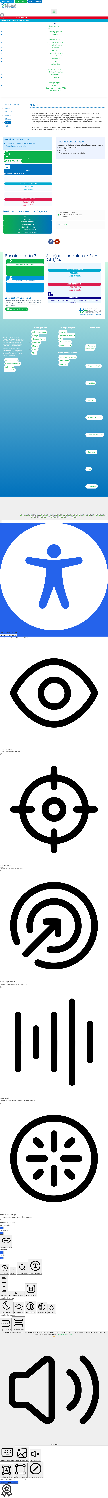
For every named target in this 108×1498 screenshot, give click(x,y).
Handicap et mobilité (55, 56)
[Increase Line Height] (1, 1252)
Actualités (55, 85)
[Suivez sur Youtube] (57, 241)
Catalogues (56, 77)
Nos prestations (55, 39)
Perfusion (55, 50)
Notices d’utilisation (56, 72)
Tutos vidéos (55, 75)
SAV (55, 61)
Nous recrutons (55, 91)
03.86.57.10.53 (66, 224)
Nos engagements (55, 31)
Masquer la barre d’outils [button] (8, 635)
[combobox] (54, 508)
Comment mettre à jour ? (65, 1334)
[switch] (1, 754)
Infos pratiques (54, 82)
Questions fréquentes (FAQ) (56, 88)
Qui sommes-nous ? (55, 29)
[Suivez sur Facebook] (51, 241)
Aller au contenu (6, 1480)
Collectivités (55, 64)
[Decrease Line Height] (1, 1258)
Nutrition (55, 48)
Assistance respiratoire (55, 42)
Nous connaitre (54, 26)
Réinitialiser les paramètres (9, 1482)
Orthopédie (55, 58)
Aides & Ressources (55, 69)
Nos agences (55, 34)
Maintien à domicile (56, 53)
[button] (1, 521)
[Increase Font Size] (1, 1228)
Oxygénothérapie (55, 45)
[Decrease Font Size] (1, 1233)
